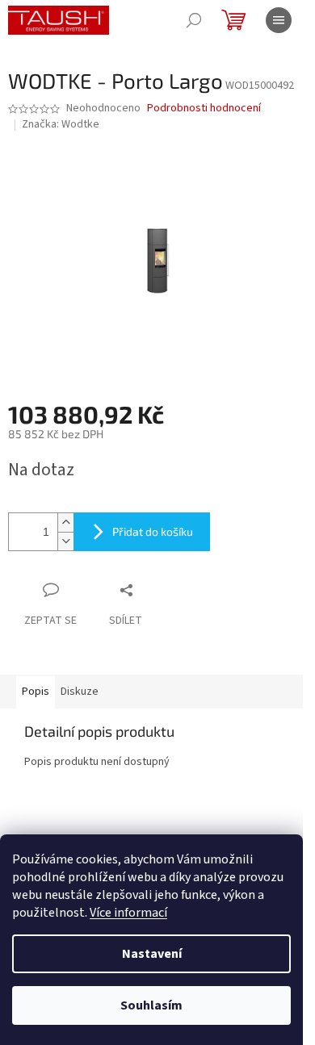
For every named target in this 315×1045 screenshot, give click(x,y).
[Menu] (278, 20)
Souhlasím (151, 1005)
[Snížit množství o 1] (65, 541)
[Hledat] (194, 20)
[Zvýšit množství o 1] (65, 522)
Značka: (60, 124)
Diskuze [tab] (80, 691)
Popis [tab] (35, 691)
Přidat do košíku (152, 531)
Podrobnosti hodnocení (204, 108)
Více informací (128, 913)
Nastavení (152, 954)
